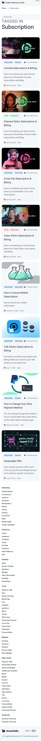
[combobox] (20, 17)
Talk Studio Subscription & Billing (18, 348)
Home (4, 8)
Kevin (19, 85)
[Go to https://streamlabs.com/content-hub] (13, 3)
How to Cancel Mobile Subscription (16, 294)
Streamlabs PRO (13, 461)
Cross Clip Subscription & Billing (17, 180)
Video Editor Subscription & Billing (19, 237)
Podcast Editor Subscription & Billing (20, 123)
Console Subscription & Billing (20, 68)
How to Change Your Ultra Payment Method (18, 406)
